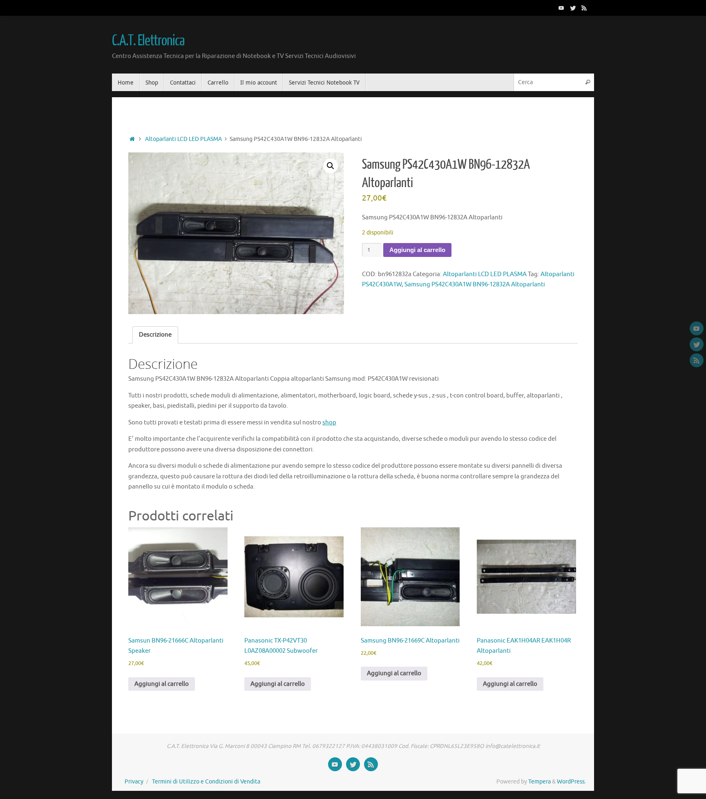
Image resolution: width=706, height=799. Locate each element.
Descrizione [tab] (155, 335)
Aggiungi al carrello (417, 249)
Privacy (134, 781)
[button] (330, 165)
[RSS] (584, 7)
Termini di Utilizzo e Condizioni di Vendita (206, 781)
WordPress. (571, 781)
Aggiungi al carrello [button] (161, 684)
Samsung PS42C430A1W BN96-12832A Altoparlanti (474, 284)
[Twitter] (573, 7)
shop (329, 422)
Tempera (539, 781)
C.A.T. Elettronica (148, 41)
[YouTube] (561, 7)
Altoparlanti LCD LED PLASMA (183, 139)
